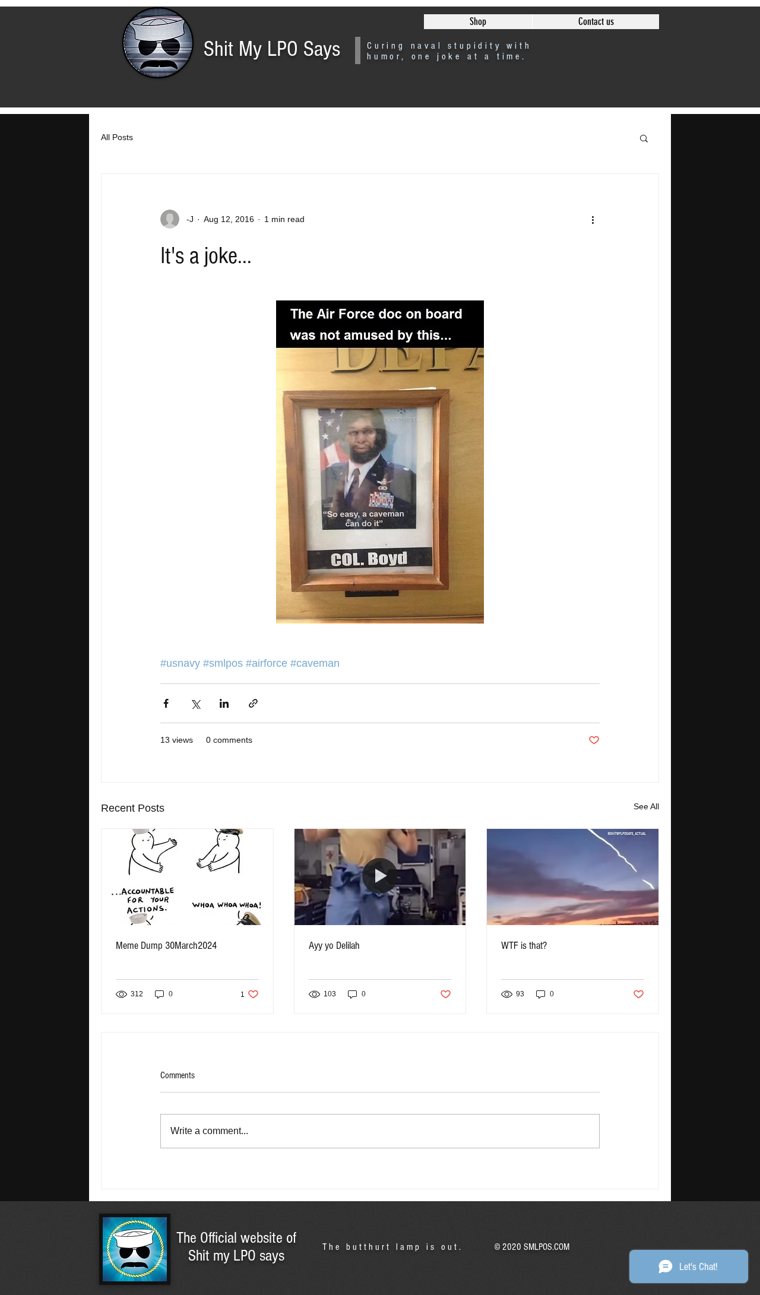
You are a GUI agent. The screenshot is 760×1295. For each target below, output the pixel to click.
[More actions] (592, 219)
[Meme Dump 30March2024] (187, 877)
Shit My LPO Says (272, 49)
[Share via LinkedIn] (224, 703)
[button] (644, 138)
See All (646, 806)
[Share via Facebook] (166, 703)
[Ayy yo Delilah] (380, 877)
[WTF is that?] (572, 877)
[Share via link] (253, 703)
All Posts (117, 137)
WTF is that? (524, 945)
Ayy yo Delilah (334, 945)
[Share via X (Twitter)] (195, 703)
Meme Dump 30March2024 (166, 945)
